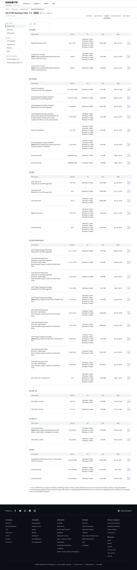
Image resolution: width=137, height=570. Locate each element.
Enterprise (17, 5)
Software (85, 532)
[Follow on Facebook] (15, 511)
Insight (109, 547)
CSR (6, 529)
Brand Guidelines (10, 526)
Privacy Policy (89, 564)
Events (109, 543)
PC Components (37, 542)
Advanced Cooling (62, 536)
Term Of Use (78, 564)
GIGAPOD (60, 532)
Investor (8, 539)
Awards (109, 556)
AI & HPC (85, 523)
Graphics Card (36, 526)
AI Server (60, 523)
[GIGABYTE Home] (12, 2)
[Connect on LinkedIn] (30, 511)
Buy (53, 4)
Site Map (99, 564)
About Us (8, 523)
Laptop (34, 529)
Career (7, 536)
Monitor (34, 532)
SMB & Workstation (88, 539)
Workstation (60, 542)
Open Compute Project (64, 539)
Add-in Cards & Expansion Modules (68, 552)
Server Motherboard (63, 529)
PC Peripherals (36, 539)
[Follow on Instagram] (25, 511)
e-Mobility (60, 548)
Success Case (111, 550)
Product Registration (13, 62)
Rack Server (60, 526)
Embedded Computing (64, 545)
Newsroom (8, 532)
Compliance (111, 532)
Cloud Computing (87, 526)
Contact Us (8, 542)
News (109, 540)
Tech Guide (110, 553)
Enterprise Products (113, 526)
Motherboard (36, 523)
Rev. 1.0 (49, 13)
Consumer (8, 5)
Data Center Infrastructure (90, 536)
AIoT (83, 542)
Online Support (12, 59)
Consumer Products (113, 523)
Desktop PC (35, 536)
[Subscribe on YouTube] (20, 511)
